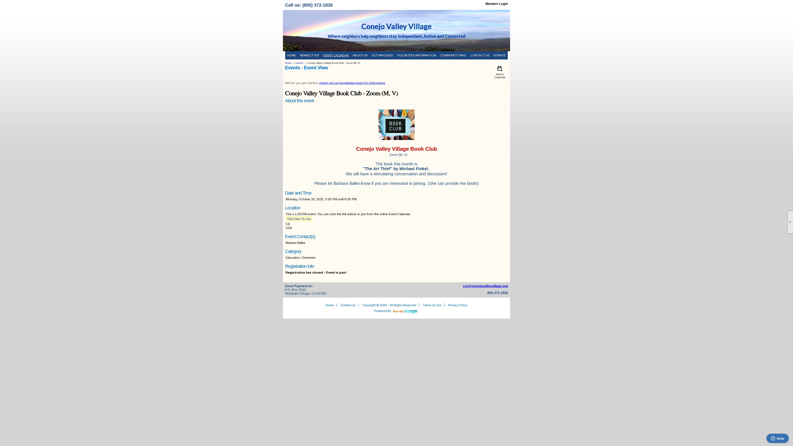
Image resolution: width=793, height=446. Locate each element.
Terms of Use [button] (432, 305)
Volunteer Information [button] (416, 55)
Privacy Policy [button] (457, 305)
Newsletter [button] (309, 55)
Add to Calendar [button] (499, 72)
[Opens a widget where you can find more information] (777, 439)
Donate (500, 55)
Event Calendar (336, 55)
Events (299, 63)
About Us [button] (360, 55)
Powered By (383, 311)
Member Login (497, 4)
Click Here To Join (299, 219)
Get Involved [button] (382, 55)
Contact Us (479, 55)
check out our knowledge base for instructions (352, 83)
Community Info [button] (453, 55)
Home (291, 55)
